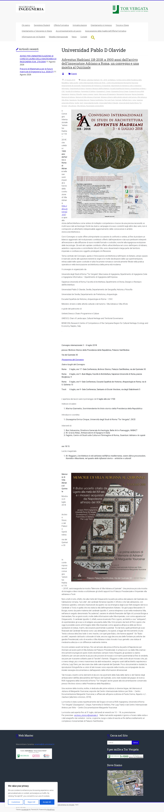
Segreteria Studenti (42, 25)
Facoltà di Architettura (73, 91)
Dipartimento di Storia (77, 89)
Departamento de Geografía (71, 86)
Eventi (74, 73)
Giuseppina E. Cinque (103, 91)
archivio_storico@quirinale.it (86, 715)
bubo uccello (74, 83)
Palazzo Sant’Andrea (97, 100)
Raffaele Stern (127, 100)
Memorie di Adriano (68, 97)
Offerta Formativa (61, 25)
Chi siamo (26, 25)
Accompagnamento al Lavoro (68, 31)
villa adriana (72, 106)
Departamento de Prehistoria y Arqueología (95, 86)
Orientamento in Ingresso (101, 25)
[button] (93, 37)
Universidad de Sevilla (91, 103)
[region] (31, 794)
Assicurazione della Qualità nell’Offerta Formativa (105, 31)
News (74, 37)
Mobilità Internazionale (58, 37)
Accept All (47, 802)
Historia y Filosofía (76, 94)
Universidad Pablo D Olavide (108, 103)
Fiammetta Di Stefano (88, 91)
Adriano (83, 80)
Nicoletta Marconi (83, 100)
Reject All (31, 802)
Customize (16, 802)
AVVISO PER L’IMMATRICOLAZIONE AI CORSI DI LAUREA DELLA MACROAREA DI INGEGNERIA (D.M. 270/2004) (38, 59)
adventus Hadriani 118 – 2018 (97, 80)
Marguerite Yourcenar (123, 94)
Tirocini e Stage (122, 25)
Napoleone (73, 100)
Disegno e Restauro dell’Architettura (97, 89)
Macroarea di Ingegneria (107, 94)
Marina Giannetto (137, 94)
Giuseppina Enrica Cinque (119, 91)
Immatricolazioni (80, 25)
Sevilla (77, 103)
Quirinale (118, 100)
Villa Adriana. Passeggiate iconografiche (90, 106)
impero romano (88, 94)
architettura (112, 80)
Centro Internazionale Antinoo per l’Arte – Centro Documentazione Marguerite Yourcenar (108, 83)
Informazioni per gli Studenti (33, 37)
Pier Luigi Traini (109, 100)
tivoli (81, 103)
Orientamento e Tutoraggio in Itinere (37, 31)
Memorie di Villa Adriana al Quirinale (88, 97)
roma (134, 100)
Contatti (83, 37)
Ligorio (96, 94)
